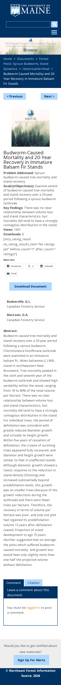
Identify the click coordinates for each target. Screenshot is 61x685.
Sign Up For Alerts (31, 660)
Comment (13, 583)
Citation (33, 583)
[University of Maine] (30, 16)
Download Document (30, 286)
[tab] (13, 582)
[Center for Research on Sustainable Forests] (30, 41)
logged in (33, 608)
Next (48, 96)
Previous (16, 96)
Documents (25, 59)
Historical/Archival (36, 69)
